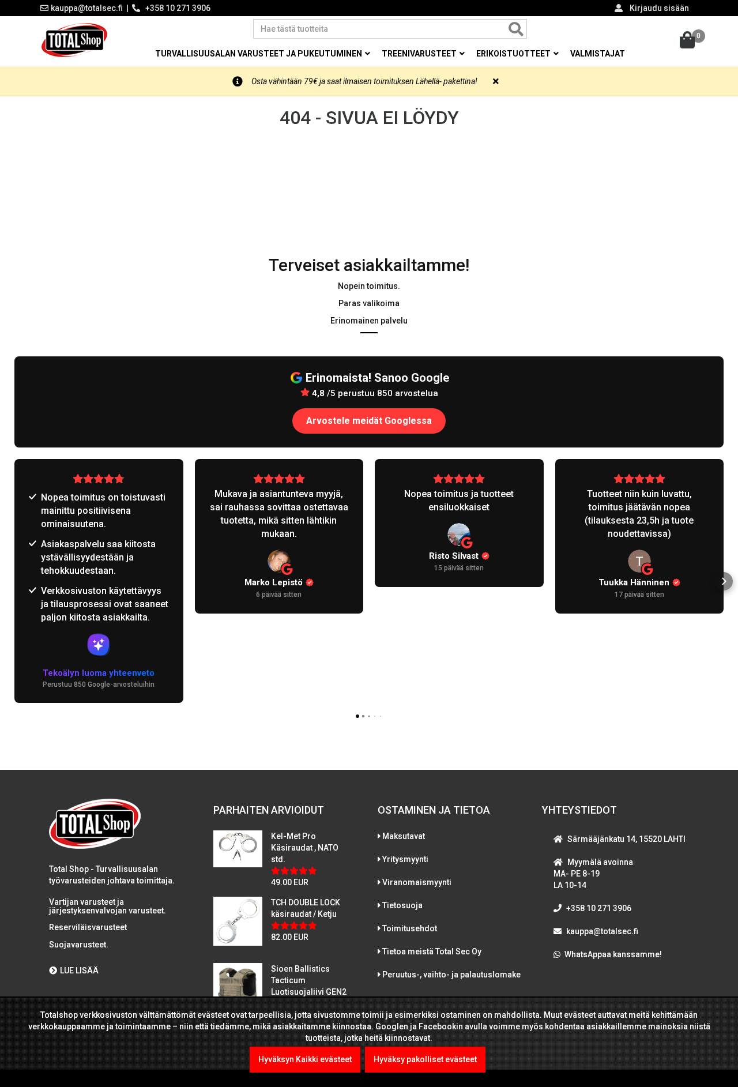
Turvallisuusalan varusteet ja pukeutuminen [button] (259, 53)
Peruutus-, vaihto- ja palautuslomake (451, 974)
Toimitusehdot (409, 928)
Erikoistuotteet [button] (514, 53)
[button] (14, 581)
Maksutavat (403, 836)
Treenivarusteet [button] (420, 53)
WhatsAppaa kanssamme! (613, 954)
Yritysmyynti (405, 859)
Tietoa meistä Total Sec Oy (431, 951)
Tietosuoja (402, 905)
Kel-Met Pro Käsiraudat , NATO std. (304, 848)
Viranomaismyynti (416, 882)
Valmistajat (597, 53)
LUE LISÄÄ (79, 970)
